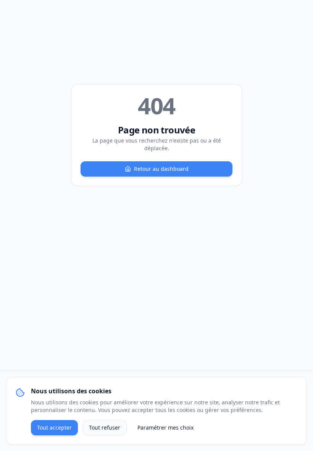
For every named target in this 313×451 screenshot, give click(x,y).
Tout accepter (54, 427)
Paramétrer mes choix (165, 427)
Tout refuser (104, 427)
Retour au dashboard (161, 168)
